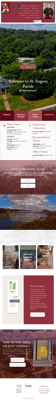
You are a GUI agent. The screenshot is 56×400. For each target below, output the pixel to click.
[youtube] (20, 390)
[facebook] (18, 390)
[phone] (20, 392)
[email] (17, 392)
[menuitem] (16, 6)
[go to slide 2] (25, 266)
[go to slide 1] (23, 266)
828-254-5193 (44, 393)
